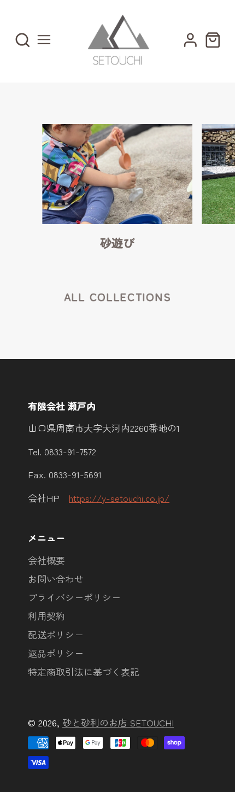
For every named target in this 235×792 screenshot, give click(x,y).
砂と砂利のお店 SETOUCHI (118, 722)
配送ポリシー (56, 634)
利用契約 (46, 616)
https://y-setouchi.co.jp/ (119, 497)
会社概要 (46, 560)
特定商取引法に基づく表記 (83, 671)
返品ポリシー (56, 653)
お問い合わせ (56, 578)
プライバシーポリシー (74, 597)
